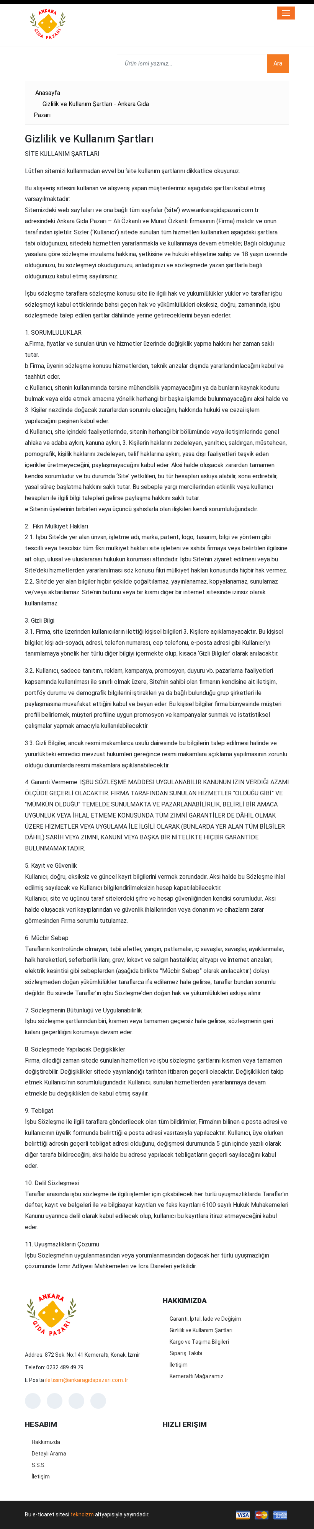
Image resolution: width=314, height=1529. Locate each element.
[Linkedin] (98, 1401)
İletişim (179, 1365)
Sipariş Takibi (186, 1353)
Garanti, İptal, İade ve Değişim (205, 1319)
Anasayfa (47, 92)
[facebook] (33, 1401)
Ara (277, 63)
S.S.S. (39, 1465)
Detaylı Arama (49, 1454)
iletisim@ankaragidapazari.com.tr (86, 1380)
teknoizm (82, 1514)
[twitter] (76, 1401)
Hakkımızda (46, 1442)
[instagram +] (54, 1401)
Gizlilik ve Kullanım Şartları (201, 1330)
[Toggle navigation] (286, 13)
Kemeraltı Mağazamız (197, 1376)
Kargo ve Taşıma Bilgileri (199, 1342)
